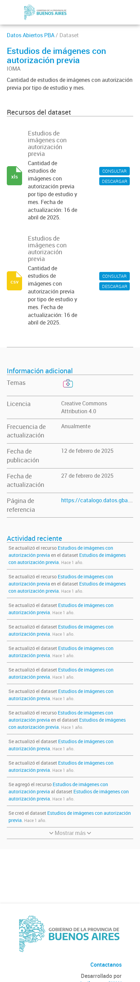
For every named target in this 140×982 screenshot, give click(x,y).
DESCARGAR (114, 181)
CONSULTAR (114, 171)
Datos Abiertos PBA (30, 35)
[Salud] (67, 388)
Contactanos (106, 964)
